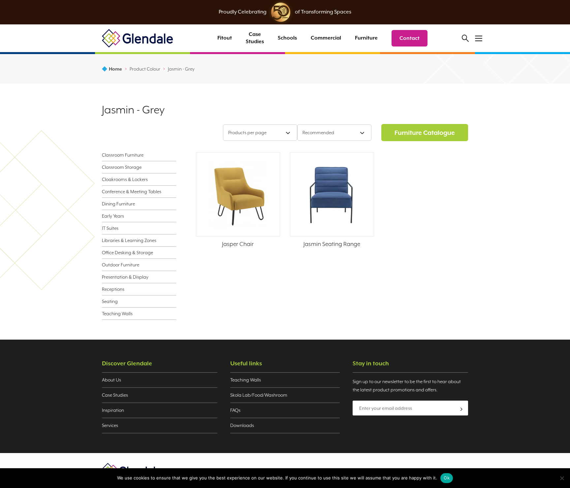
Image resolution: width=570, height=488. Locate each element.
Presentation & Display (125, 277)
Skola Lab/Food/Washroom (258, 395)
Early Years (113, 216)
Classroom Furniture (122, 155)
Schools (287, 38)
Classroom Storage (122, 167)
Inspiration (113, 410)
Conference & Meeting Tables (131, 191)
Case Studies (255, 38)
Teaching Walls (117, 313)
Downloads (242, 425)
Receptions (113, 289)
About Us (111, 379)
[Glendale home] (137, 38)
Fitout (224, 38)
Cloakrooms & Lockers (125, 179)
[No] (561, 478)
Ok (447, 477)
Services (110, 425)
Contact (409, 38)
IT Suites (110, 228)
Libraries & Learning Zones (129, 240)
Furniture (366, 38)
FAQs (235, 410)
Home (115, 69)
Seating (110, 301)
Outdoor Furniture (120, 264)
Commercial (326, 38)
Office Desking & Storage (127, 252)
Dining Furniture (118, 203)
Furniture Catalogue (425, 132)
